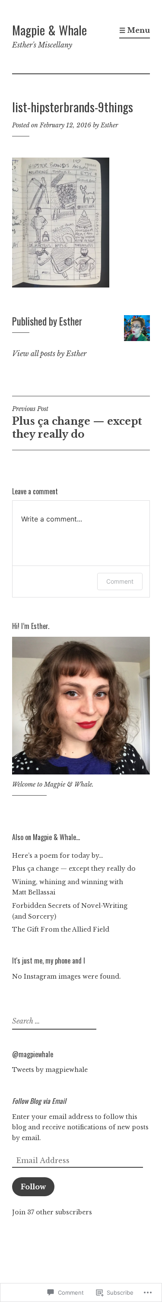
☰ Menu (134, 30)
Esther (109, 125)
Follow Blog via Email (39, 1101)
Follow (33, 1186)
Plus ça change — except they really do (77, 422)
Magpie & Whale (49, 29)
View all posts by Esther (49, 353)
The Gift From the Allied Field (60, 929)
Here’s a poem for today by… (57, 856)
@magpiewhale (32, 1054)
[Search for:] (53, 1021)
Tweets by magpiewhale (50, 1070)
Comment (119, 581)
